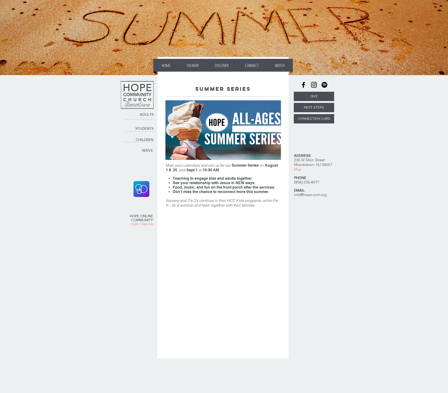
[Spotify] (324, 85)
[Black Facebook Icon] (303, 85)
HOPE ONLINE (141, 216)
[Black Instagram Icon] (314, 85)
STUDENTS (144, 128)
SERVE (147, 150)
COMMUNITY (142, 220)
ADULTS (147, 114)
